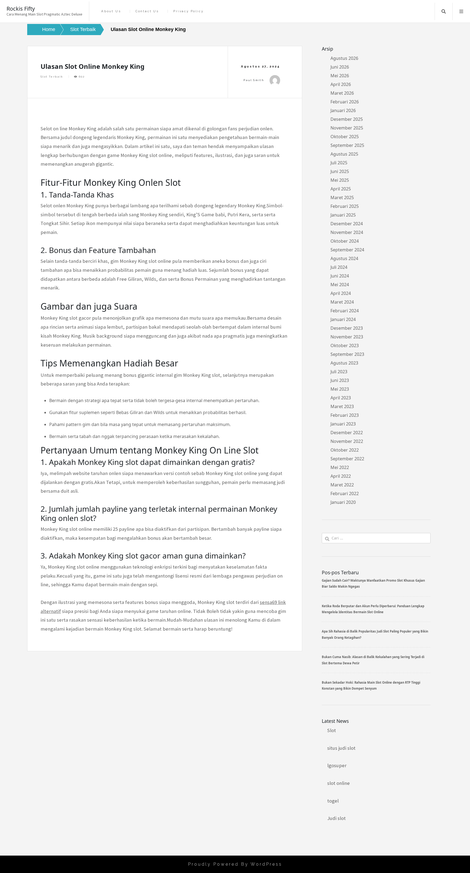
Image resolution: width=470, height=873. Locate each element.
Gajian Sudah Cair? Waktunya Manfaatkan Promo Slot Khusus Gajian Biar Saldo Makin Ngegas (373, 583)
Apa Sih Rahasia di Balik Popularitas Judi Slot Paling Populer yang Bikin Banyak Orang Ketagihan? (375, 634)
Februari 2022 (344, 493)
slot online (338, 783)
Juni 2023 (339, 380)
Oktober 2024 (344, 241)
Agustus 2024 (344, 258)
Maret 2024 (342, 302)
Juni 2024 (339, 276)
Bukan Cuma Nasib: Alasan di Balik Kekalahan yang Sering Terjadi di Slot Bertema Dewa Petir (373, 660)
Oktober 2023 (344, 345)
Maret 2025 (342, 197)
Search (443, 11)
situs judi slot (341, 748)
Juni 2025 (339, 171)
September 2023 (347, 354)
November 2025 (346, 128)
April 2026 (340, 84)
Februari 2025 (344, 206)
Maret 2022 (342, 485)
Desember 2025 (346, 119)
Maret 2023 (342, 406)
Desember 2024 (346, 224)
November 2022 (346, 441)
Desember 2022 (346, 433)
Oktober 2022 (344, 450)
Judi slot (336, 818)
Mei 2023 (339, 389)
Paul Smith (253, 80)
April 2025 (340, 189)
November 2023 (346, 337)
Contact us (147, 11)
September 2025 (347, 145)
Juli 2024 (338, 267)
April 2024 (340, 293)
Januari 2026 (343, 110)
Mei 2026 (339, 76)
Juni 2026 (339, 67)
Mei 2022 (339, 467)
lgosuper (337, 765)
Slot (331, 730)
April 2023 (340, 398)
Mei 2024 (339, 285)
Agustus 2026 (344, 58)
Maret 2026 (342, 93)
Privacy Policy (188, 11)
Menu (461, 11)
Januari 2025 (343, 215)
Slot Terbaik (52, 76)
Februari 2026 (344, 102)
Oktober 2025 (344, 137)
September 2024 (347, 250)
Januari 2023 (343, 424)
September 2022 (347, 459)
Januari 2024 (343, 319)
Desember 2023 (346, 328)
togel (333, 801)
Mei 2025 (339, 180)
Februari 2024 (344, 311)
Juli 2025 (338, 163)
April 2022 (340, 476)
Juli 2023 (338, 372)
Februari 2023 (344, 415)
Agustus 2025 (344, 154)
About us (111, 11)
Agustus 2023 (344, 363)
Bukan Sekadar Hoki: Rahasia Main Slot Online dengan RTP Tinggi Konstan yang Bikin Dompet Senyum (371, 685)
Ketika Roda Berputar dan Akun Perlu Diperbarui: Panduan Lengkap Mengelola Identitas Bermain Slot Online (373, 609)
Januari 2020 (343, 502)
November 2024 (346, 232)
